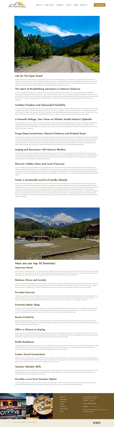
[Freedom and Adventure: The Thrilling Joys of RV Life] (57, 44)
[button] (39, 5)
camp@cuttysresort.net (95, 406)
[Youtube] (99, 423)
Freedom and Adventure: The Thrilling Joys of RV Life (43, 13)
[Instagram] (97, 423)
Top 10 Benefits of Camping (29, 204)
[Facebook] (94, 423)
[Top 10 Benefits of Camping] (57, 233)
